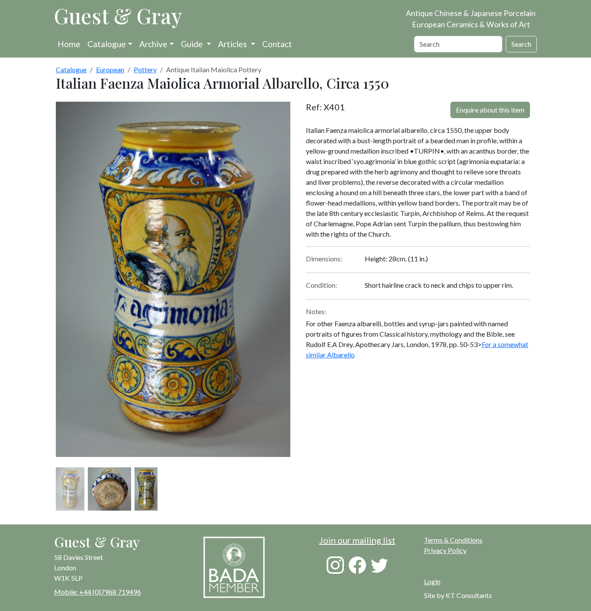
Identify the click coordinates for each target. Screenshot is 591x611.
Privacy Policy (445, 550)
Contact (277, 44)
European (110, 69)
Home (69, 44)
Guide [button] (193, 44)
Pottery (145, 69)
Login (432, 581)
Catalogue (106, 44)
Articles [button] (233, 44)
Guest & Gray (118, 15)
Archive (153, 44)
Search (521, 44)
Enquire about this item (490, 110)
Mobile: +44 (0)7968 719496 (97, 592)
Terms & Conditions (453, 540)
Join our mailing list (357, 540)
